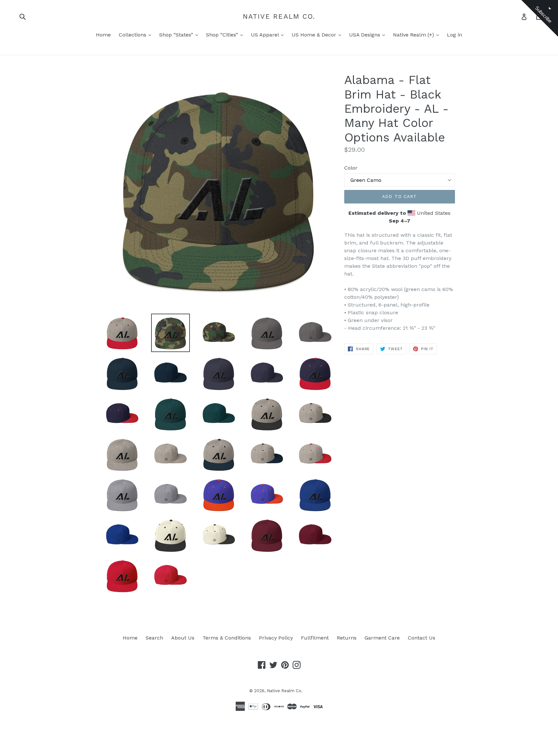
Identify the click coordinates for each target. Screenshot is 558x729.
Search (154, 638)
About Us (182, 638)
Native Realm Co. (279, 16)
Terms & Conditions (226, 638)
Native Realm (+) (414, 35)
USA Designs (365, 35)
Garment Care (382, 638)
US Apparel (265, 35)
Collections (133, 35)
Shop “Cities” (223, 35)
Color (350, 168)
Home (103, 35)
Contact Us (421, 638)
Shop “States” (177, 35)
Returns (346, 638)
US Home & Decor (315, 35)
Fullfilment (315, 638)
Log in (454, 35)
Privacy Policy (276, 638)
